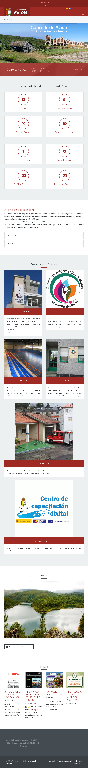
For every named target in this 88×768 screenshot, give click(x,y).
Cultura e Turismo (23, 132)
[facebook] (42, 5)
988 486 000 (45, 2)
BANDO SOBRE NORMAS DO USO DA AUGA (12, 694)
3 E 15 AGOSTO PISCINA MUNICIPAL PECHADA (74, 695)
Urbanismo (23, 108)
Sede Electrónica (64, 160)
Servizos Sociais (65, 108)
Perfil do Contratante (23, 184)
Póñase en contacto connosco (20, 647)
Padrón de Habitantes (64, 132)
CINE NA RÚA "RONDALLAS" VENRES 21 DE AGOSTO (32, 695)
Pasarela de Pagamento (64, 184)
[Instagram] (45, 5)
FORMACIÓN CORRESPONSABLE (41, 69)
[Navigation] (83, 14)
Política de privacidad (64, 761)
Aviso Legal (51, 761)
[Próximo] (81, 609)
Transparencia (23, 160)
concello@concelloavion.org (17, 740)
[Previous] (6, 609)
